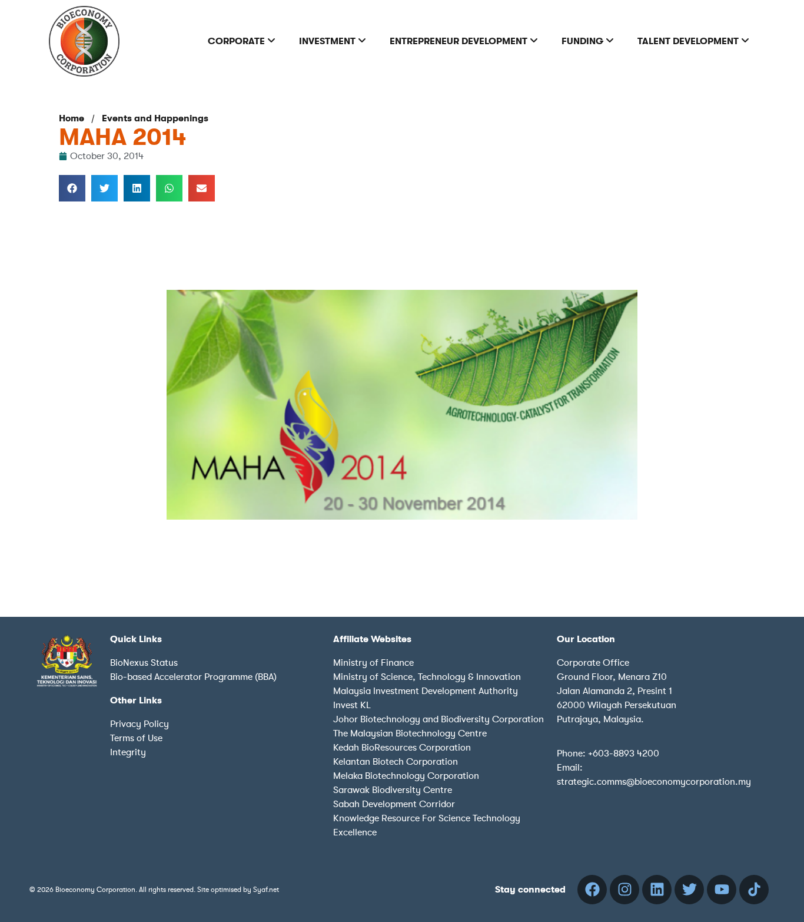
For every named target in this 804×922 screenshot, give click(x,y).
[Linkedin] (657, 889)
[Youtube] (721, 889)
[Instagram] (624, 889)
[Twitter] (689, 889)
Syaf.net (266, 889)
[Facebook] (592, 889)
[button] (72, 188)
